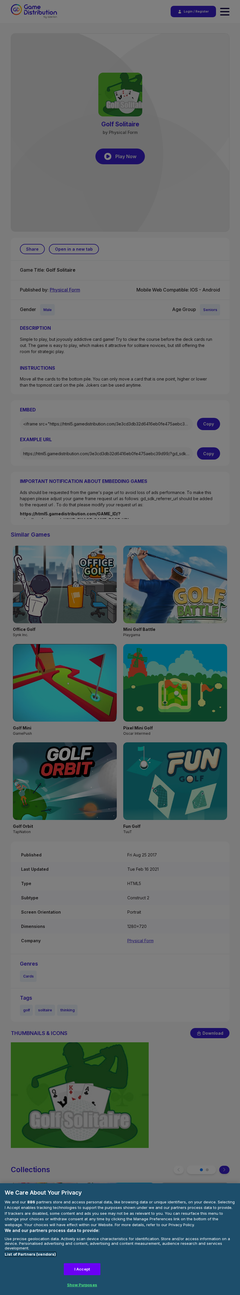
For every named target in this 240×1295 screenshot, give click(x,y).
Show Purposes (82, 1284)
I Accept (82, 1269)
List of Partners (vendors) (30, 1254)
